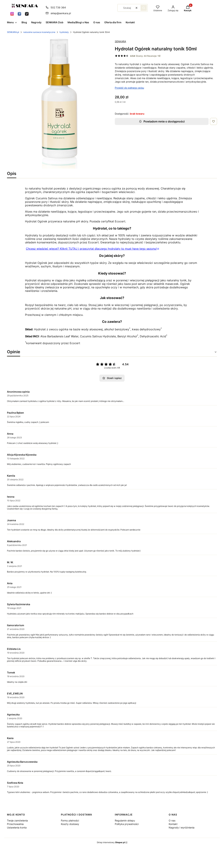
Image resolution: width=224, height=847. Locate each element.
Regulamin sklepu (125, 820)
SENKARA (120, 41)
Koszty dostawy (70, 824)
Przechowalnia (15, 824)
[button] (144, 8)
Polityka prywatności (127, 824)
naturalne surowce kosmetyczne (39, 32)
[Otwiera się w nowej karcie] (12, 14)
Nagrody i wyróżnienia (181, 827)
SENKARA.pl (13, 32)
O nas (172, 820)
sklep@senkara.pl (61, 13)
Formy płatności (70, 820)
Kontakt (173, 824)
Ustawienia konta (17, 827)
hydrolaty (64, 32)
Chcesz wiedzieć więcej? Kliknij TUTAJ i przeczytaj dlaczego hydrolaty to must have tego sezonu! (91, 248)
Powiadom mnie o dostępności (164, 121)
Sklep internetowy (111, 842)
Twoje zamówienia (17, 820)
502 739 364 (58, 7)
